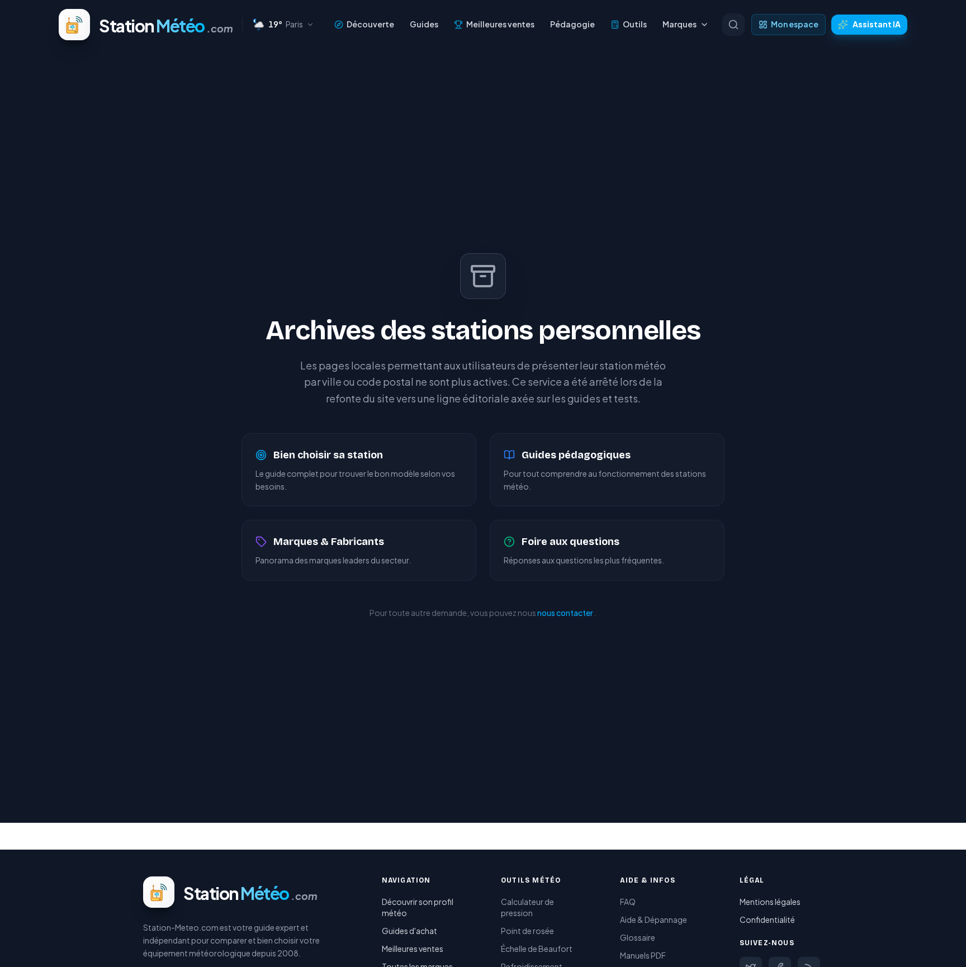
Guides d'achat (409, 931)
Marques (679, 24)
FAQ (628, 902)
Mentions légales (770, 902)
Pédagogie (572, 24)
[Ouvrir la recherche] (733, 24)
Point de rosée (527, 931)
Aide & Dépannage (653, 919)
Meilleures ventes (500, 24)
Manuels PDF (643, 955)
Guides (424, 24)
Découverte (370, 24)
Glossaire (637, 937)
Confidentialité (767, 919)
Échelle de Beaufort (536, 949)
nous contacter (565, 613)
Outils (635, 24)
